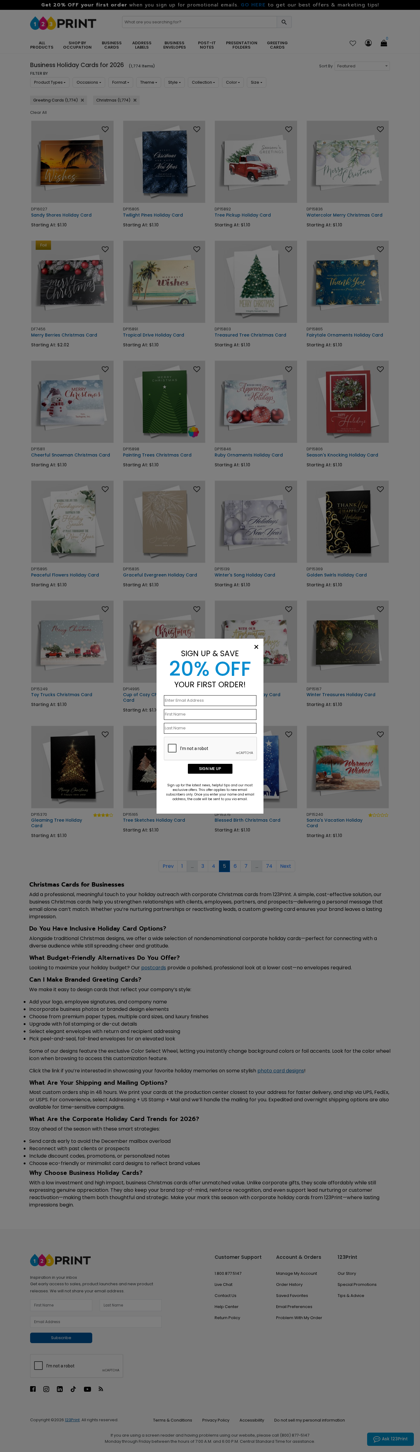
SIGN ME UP (210, 769)
